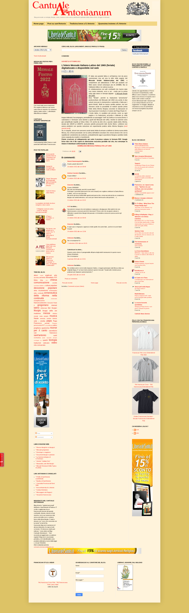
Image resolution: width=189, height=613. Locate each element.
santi (55, 335)
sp (41, 340)
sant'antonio (40, 335)
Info (137, 433)
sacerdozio (53, 331)
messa (46, 313)
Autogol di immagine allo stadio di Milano (51, 167)
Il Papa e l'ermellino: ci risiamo (50, 217)
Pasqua (54, 323)
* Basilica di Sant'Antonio (43, 481)
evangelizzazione (39, 300)
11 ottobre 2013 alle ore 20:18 (76, 178)
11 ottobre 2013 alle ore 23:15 (76, 200)
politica (55, 325)
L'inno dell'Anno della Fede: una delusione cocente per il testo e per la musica (51, 249)
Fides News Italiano (141, 144)
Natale (36, 318)
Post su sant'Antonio (56, 24)
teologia (53, 340)
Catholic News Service (142, 313)
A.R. (68, 206)
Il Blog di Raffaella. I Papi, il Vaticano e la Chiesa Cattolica (144, 216)
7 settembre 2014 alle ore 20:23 (77, 243)
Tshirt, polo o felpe (52, 584)
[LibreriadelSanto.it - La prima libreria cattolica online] (94, 41)
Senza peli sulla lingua (142, 286)
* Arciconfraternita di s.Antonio (45, 487)
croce (41, 285)
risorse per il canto (45, 329)
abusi (36, 275)
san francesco (45, 333)
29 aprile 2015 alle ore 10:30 (76, 274)
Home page (39, 24)
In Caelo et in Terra (141, 277)
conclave (36, 285)
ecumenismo (43, 290)
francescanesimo (40, 303)
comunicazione (41, 282)
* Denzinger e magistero (43, 452)
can (47, 280)
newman (42, 318)
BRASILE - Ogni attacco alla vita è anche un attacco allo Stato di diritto (144, 254)
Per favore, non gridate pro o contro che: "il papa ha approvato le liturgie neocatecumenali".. (46, 234)
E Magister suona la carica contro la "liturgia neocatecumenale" (44, 210)
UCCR (137, 174)
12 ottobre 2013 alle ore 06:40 (76, 218)
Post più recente (67, 283)
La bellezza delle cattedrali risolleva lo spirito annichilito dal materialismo (144, 177)
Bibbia (36, 280)
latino (36, 307)
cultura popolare (51, 285)
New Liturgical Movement (143, 156)
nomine (49, 318)
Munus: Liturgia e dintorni (143, 198)
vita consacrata (39, 345)
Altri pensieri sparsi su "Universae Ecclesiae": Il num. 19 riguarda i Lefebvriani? (51, 261)
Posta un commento (71, 278)
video (54, 342)
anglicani (48, 275)
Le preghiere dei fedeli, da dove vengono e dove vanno (45, 204)
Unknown (70, 238)
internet (54, 305)
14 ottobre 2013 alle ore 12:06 (76, 231)
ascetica (36, 277)
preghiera (37, 328)
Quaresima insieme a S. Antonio (112, 24)
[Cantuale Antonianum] (140, 55)
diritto (35, 290)
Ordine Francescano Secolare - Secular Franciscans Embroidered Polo (143, 419)
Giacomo (70, 185)
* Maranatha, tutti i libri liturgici (45, 463)
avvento (42, 277)
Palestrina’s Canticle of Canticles (144, 158)
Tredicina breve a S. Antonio (82, 24)
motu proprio (43, 316)
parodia (47, 323)
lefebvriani (44, 308)
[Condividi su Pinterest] (72, 71)
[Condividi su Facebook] (70, 71)
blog (41, 280)
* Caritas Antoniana (41, 490)
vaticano (46, 343)
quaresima (45, 328)
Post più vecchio (121, 283)
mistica (55, 313)
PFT (43, 325)
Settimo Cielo (139, 231)
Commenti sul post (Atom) (76, 286)
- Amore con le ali (140, 272)
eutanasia (54, 298)
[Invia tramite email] (62, 71)
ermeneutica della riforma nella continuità (45, 296)
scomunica (37, 337)
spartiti (45, 340)
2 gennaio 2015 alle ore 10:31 (76, 259)
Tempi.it (137, 163)
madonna (37, 313)
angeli (41, 275)
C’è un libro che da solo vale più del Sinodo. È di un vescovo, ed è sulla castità (144, 234)
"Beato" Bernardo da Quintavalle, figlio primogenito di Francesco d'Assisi (51, 182)
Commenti (40, 437)
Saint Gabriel (138, 245)
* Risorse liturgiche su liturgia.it (45, 447)
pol (46, 325)
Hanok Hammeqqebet (74, 161)
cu (44, 285)
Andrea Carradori (73, 173)
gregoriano (42, 305)
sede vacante (46, 337)
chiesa (53, 280)
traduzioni (37, 343)
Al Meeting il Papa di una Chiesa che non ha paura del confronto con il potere (144, 167)
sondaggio (36, 340)
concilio (54, 283)
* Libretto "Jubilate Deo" (43, 461)
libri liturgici (52, 308)
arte (55, 275)
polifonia (49, 325)
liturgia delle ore (50, 311)
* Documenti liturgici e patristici (45, 455)
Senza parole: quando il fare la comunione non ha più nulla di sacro (51, 157)
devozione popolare (45, 288)
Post (38, 433)
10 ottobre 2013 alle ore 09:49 (76, 166)
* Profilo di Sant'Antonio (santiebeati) (43, 477)
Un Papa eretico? (140, 288)
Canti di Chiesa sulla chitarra (50, 191)
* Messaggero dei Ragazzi (44, 492)
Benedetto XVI (51, 277)
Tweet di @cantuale (40, 56)
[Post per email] (79, 151)
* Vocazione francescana (43, 495)
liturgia (37, 310)
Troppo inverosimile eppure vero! (144, 193)
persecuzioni (38, 325)
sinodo (55, 337)
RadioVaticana (139, 294)
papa (49, 321)
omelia (42, 321)
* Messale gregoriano (42, 450)
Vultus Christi (139, 261)
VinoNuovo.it (139, 270)
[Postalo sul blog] (65, 71)
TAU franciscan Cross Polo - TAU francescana (52, 582)
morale (36, 316)
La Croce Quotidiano (142, 251)
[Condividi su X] (67, 71)
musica (53, 316)
